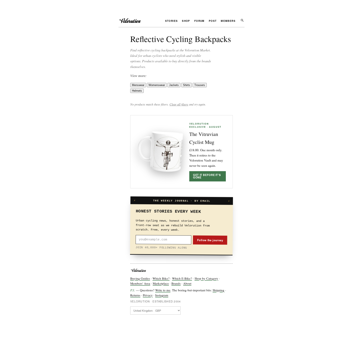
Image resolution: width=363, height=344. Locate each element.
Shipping (218, 290)
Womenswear (157, 85)
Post (213, 21)
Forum (199, 21)
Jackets (174, 85)
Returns (135, 295)
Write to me (162, 290)
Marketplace (161, 283)
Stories (171, 21)
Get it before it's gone (207, 176)
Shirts (186, 85)
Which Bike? (161, 278)
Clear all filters (179, 104)
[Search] (242, 20)
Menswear (138, 85)
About (187, 283)
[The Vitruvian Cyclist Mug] (160, 152)
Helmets (137, 90)
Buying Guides (140, 278)
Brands (176, 283)
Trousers (199, 85)
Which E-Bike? (182, 278)
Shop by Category (206, 278)
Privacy (148, 295)
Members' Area (140, 283)
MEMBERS (228, 21)
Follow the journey (210, 240)
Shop (186, 21)
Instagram (161, 295)
